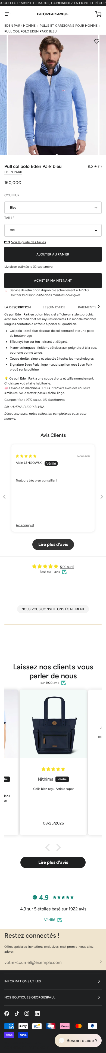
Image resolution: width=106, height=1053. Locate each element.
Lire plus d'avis (53, 862)
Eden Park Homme (20, 26)
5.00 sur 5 (67, 567)
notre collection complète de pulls (54, 414)
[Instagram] (26, 1013)
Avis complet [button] (25, 525)
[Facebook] (6, 1013)
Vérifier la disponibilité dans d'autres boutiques (45, 295)
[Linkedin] (37, 1013)
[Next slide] (101, 497)
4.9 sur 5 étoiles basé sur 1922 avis (53, 908)
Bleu (13, 207)
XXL (12, 230)
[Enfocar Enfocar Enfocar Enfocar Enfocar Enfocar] (53, 95)
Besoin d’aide (54, 307)
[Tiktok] (17, 1013)
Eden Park (13, 172)
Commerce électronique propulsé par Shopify (46, 1048)
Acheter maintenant (53, 280)
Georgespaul (20, 1043)
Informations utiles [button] (22, 981)
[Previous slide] (4, 497)
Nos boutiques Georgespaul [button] (29, 997)
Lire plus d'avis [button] (53, 544)
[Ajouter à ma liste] (97, 41)
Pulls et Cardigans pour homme (69, 26)
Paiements (87, 307)
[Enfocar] (18, 145)
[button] (95, 166)
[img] (26, 456)
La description (17, 307)
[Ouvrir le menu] (12, 14)
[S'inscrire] (97, 961)
